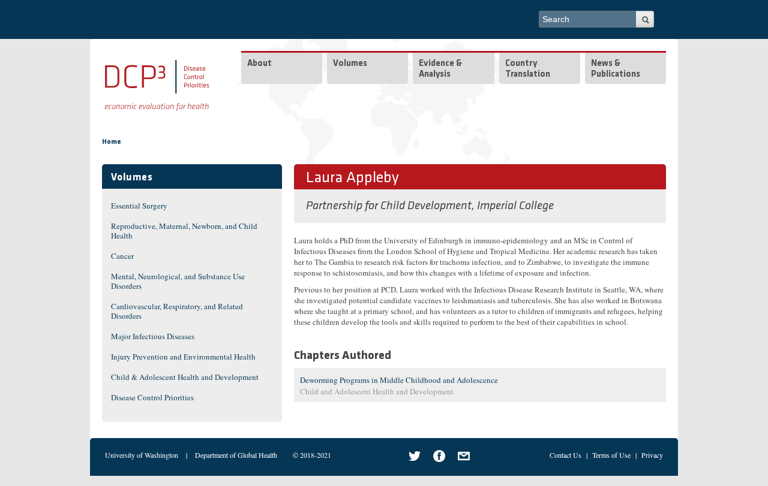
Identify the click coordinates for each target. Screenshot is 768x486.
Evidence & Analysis (440, 69)
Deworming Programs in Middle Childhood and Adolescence (399, 380)
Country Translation (527, 69)
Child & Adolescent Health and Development (185, 377)
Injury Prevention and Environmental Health (183, 356)
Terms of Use (611, 455)
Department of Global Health (236, 455)
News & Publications (615, 69)
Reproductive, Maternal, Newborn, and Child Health (184, 231)
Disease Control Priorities (152, 397)
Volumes (350, 63)
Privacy (652, 455)
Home (111, 142)
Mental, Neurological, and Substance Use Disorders (178, 281)
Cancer (122, 255)
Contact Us (565, 455)
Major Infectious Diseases (152, 336)
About (259, 63)
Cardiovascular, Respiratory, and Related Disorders (177, 311)
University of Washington (141, 455)
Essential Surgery (139, 205)
